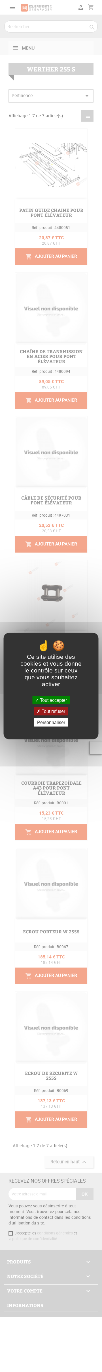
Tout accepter (53, 700)
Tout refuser (53, 711)
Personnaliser (51, 722)
